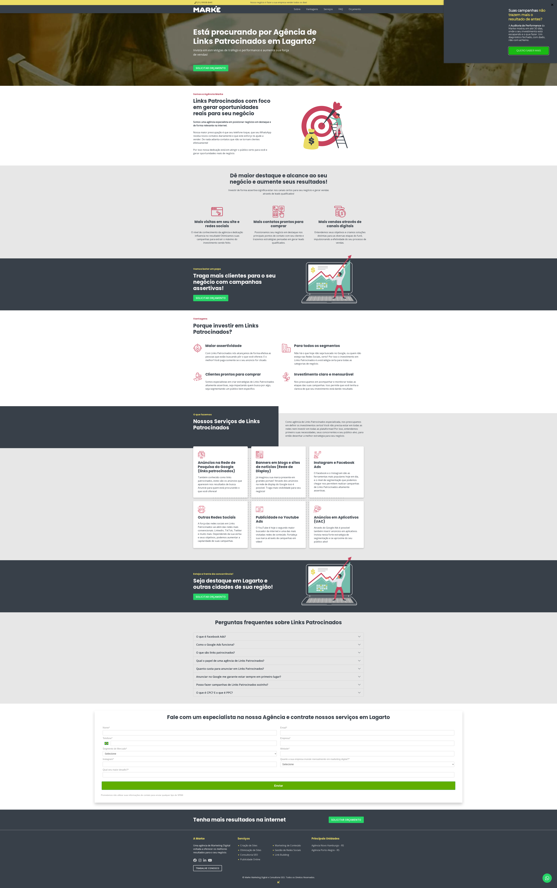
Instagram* (108, 759)
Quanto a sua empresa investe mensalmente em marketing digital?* (315, 759)
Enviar (278, 785)
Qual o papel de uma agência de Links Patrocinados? (230, 660)
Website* (285, 748)
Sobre (297, 9)
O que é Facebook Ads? (211, 636)
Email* (283, 727)
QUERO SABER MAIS (528, 50)
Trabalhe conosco (207, 868)
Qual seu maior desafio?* (116, 770)
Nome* (106, 727)
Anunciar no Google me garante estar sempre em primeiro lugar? (238, 676)
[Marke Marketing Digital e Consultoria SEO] (278, 882)
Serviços (328, 9)
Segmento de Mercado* (115, 748)
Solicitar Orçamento (346, 819)
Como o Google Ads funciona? (215, 644)
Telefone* (107, 738)
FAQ (341, 9)
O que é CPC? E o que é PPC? (214, 692)
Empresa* (285, 738)
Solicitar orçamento (211, 68)
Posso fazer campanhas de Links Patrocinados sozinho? (232, 684)
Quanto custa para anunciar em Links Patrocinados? (230, 668)
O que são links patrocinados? (215, 652)
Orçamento (355, 9)
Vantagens (312, 9)
